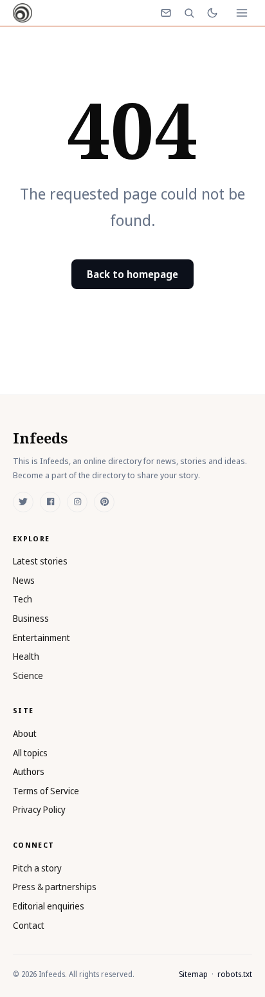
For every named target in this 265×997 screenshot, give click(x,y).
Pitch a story (37, 868)
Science (28, 675)
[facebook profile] (50, 502)
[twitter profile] (23, 502)
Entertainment (41, 637)
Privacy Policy (39, 809)
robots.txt (234, 974)
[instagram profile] (77, 502)
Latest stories (40, 561)
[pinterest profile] (104, 502)
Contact (28, 925)
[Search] (189, 13)
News (24, 580)
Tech (22, 599)
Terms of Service (46, 791)
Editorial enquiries (48, 906)
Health (26, 656)
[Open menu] (242, 13)
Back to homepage (132, 274)
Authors (28, 771)
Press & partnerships (54, 887)
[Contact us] (166, 13)
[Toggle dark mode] (212, 13)
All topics (30, 753)
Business (31, 618)
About (25, 733)
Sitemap (193, 974)
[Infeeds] (22, 13)
